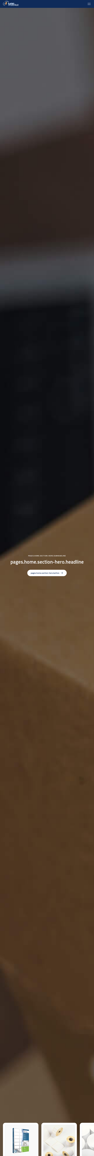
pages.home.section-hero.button (45, 572)
